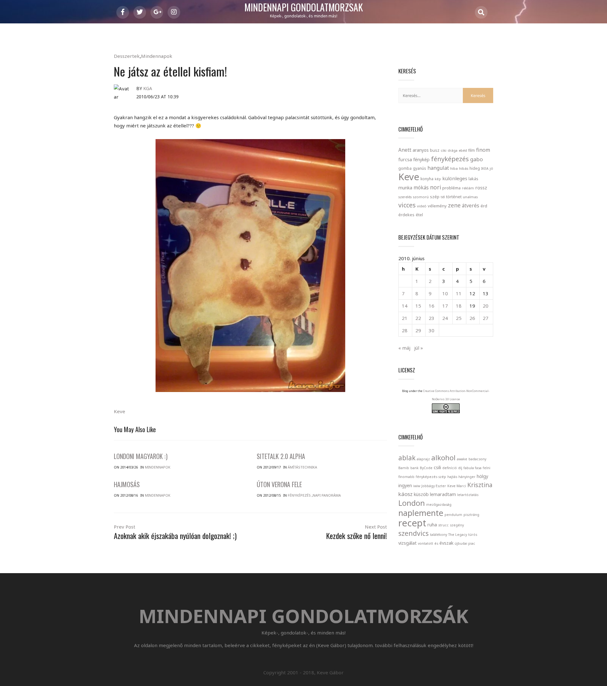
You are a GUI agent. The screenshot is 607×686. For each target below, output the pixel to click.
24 (445, 318)
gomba (405, 168)
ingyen (405, 485)
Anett (404, 150)
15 (418, 306)
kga (147, 88)
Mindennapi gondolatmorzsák (303, 7)
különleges (454, 178)
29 (418, 330)
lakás (473, 178)
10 (445, 293)
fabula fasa (472, 468)
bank (414, 468)
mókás (421, 187)
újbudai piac (465, 543)
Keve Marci (456, 486)
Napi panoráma (327, 495)
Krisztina (480, 485)
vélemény (437, 206)
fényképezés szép (431, 477)
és (436, 543)
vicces (407, 205)
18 (459, 306)
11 (459, 293)
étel (419, 214)
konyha (426, 178)
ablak (406, 457)
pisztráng (471, 514)
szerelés (405, 196)
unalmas (470, 196)
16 (431, 306)
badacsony (477, 459)
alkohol (443, 457)
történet (454, 196)
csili (437, 467)
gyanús (419, 168)
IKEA (484, 168)
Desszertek (127, 56)
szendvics (413, 533)
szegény (457, 525)
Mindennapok (156, 56)
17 (445, 306)
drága (452, 150)
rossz (481, 187)
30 (431, 330)
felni (486, 468)
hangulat (438, 167)
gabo (476, 159)
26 (472, 318)
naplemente (420, 512)
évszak (446, 543)
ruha (432, 525)
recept (412, 523)
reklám (468, 188)
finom (483, 149)
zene (454, 205)
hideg (474, 168)
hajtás (452, 477)
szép (434, 196)
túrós (472, 534)
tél (443, 196)
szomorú (421, 196)
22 (418, 318)
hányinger (466, 477)
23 (431, 318)
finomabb (406, 477)
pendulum (453, 514)
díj (460, 468)
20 (485, 306)
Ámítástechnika (302, 467)
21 (405, 318)
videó (421, 206)
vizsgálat (407, 543)
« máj (404, 348)
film (471, 150)
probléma (451, 188)
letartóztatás (467, 495)
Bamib (403, 468)
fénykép (421, 159)
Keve (119, 411)
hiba (454, 168)
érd (484, 206)
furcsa (405, 159)
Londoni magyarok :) (141, 456)
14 (405, 306)
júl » (418, 348)
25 (459, 318)
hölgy (482, 476)
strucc (443, 525)
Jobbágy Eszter (433, 486)
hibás (463, 168)
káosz (405, 494)
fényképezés (450, 158)
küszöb (421, 494)
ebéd (463, 150)
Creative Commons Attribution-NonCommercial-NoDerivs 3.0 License (456, 395)
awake (462, 459)
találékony (438, 534)
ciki (443, 150)
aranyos (421, 150)
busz (434, 150)
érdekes (406, 214)
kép (438, 179)
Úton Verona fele (279, 484)
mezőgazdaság (438, 504)
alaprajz (423, 459)
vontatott (425, 543)
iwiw (416, 486)
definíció (449, 468)
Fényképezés (299, 495)
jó (491, 168)
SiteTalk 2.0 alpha (281, 456)
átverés (470, 205)
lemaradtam (443, 494)
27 (485, 318)
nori (435, 187)
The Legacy (457, 534)
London (411, 503)
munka (405, 188)
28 (405, 330)
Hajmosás (127, 484)
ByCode (426, 468)
